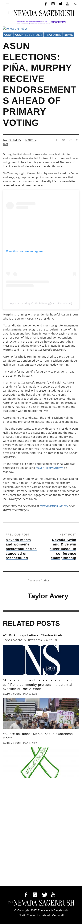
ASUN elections (29, 34)
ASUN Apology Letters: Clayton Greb (32, 635)
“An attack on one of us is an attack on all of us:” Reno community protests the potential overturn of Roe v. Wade (39, 684)
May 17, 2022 (51, 640)
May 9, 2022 (30, 694)
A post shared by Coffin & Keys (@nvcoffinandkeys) (41, 303)
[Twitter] (60, 4)
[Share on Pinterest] (76, 140)
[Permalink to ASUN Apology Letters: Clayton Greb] (41, 660)
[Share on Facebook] (56, 140)
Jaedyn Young (12, 694)
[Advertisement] (41, 833)
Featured (53, 34)
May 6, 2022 (30, 743)
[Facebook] (45, 4)
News (68, 34)
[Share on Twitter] (63, 140)
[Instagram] (53, 4)
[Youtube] (67, 4)
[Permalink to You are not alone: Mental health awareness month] (41, 762)
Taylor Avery (12, 140)
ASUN (8, 34)
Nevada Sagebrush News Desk (22, 640)
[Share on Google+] (69, 140)
